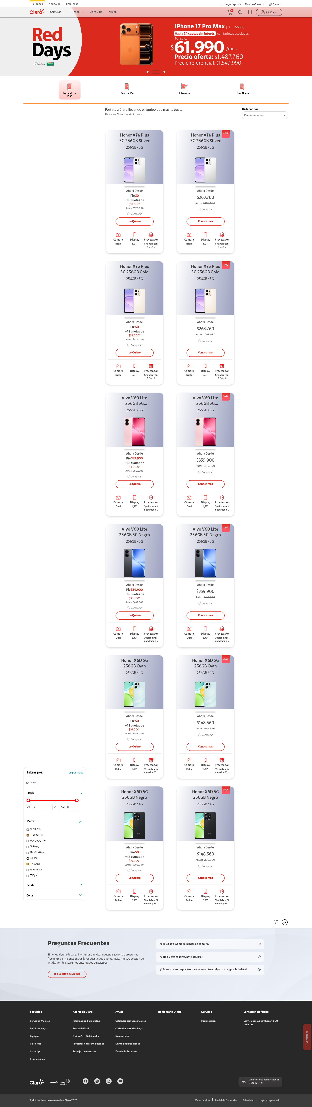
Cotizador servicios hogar (129, 1029)
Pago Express (233, 4)
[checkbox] (54, 830)
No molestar (122, 1036)
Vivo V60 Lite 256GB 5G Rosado (134, 401)
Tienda (75, 12)
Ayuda (113, 12)
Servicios (55, 12)
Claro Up (35, 1051)
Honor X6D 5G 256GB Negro (134, 795)
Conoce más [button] (205, 221)
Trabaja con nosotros (84, 1051)
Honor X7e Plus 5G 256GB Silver (134, 138)
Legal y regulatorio (269, 1100)
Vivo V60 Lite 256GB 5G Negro (134, 532)
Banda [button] (30, 885)
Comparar (136, 214)
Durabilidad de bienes (127, 1044)
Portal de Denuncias (226, 1100)
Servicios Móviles (40, 1021)
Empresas (72, 4)
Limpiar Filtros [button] (76, 773)
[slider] (28, 800)
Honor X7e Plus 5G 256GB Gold (134, 269)
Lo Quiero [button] (135, 221)
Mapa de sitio (202, 1100)
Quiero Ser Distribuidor (86, 1036)
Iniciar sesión (208, 1021)
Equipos (34, 1036)
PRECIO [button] (30, 793)
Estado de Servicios (126, 1051)
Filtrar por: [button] (35, 772)
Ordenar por (250, 109)
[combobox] (265, 115)
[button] (229, 12)
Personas (37, 4)
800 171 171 (256, 1083)
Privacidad (248, 1100)
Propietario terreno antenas (88, 1044)
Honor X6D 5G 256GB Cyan (134, 664)
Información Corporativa (86, 1021)
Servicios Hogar (38, 1029)
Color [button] (30, 895)
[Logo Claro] (37, 11)
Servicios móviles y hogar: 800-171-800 (261, 1023)
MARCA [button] (30, 821)
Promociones (37, 1059)
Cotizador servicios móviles (130, 1021)
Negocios (54, 4)
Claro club (35, 1044)
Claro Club (96, 12)
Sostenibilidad (81, 1029)
